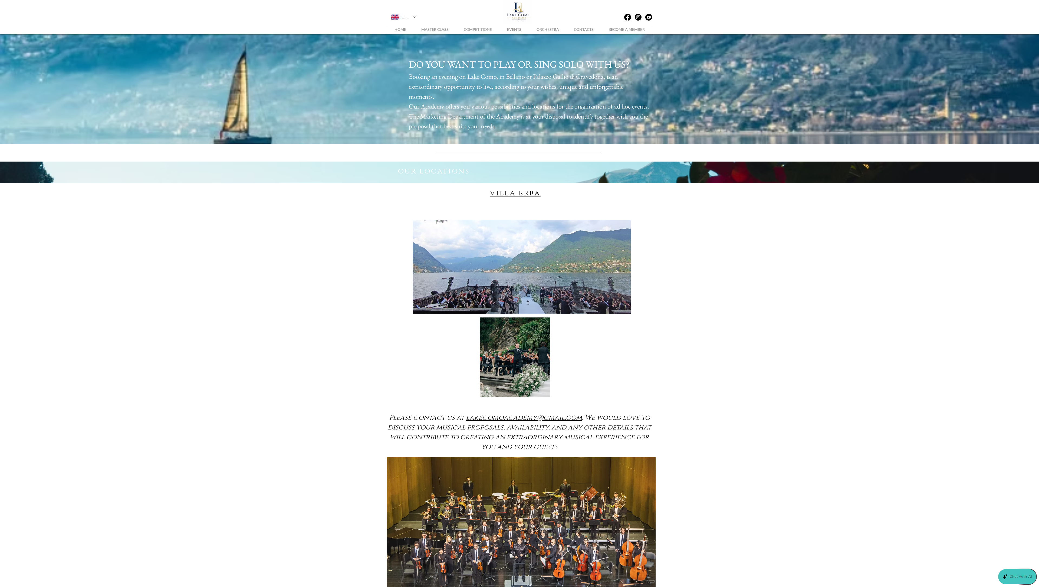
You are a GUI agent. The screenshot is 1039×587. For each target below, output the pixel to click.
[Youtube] (648, 17)
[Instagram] (638, 17)
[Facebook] (627, 17)
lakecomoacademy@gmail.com (524, 417)
